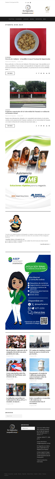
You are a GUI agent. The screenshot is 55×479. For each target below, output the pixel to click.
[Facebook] (26, 2)
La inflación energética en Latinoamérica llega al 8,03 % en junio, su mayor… (16, 400)
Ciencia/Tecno (30, 473)
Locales (26, 19)
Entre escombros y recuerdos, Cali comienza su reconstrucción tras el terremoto (40, 400)
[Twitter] (28, 2)
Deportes (39, 19)
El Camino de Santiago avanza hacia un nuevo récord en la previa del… (40, 352)
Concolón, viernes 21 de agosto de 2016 (14, 239)
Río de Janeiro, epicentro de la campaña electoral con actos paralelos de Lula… (16, 352)
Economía (19, 19)
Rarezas (44, 473)
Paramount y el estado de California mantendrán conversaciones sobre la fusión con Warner (38, 376)
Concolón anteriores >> (45, 244)
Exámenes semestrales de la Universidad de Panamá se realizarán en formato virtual (27, 112)
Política (11, 19)
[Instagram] (30, 2)
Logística (6, 475)
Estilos (40, 473)
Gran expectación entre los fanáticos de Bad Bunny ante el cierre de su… (16, 375)
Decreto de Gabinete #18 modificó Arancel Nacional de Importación (27, 59)
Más (44, 19)
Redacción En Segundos (10, 61)
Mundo (32, 19)
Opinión (36, 473)
